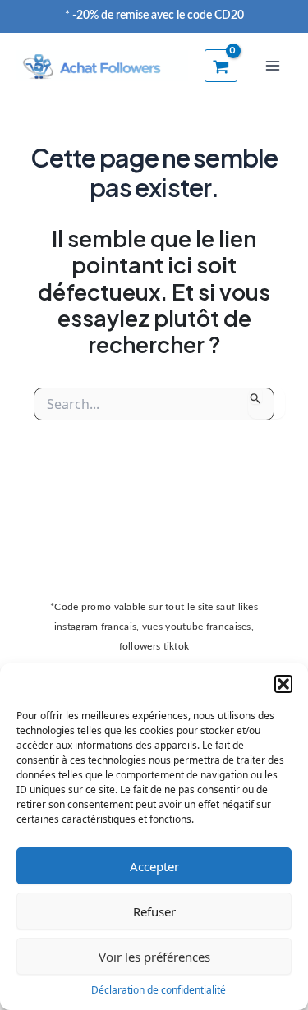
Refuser (154, 911)
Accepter (154, 866)
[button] (283, 684)
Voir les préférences (154, 956)
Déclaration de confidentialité (158, 990)
